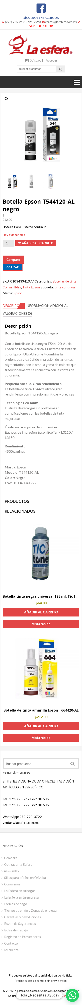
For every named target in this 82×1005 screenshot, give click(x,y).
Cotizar (12, 267)
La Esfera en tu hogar (19, 891)
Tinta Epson (31, 287)
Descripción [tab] (14, 305)
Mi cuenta (11, 950)
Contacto (11, 943)
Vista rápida (41, 624)
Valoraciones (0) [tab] (17, 313)
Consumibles (12, 287)
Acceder (52, 60)
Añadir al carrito (37, 243)
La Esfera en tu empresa (21, 897)
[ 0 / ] (35, 60)
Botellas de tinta (64, 281)
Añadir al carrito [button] (41, 612)
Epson (18, 293)
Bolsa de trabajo (16, 930)
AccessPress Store (62, 996)
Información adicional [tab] (47, 305)
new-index (11, 871)
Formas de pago (15, 904)
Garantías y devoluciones (22, 917)
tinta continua (64, 287)
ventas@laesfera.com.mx (61, 22)
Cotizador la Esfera (18, 864)
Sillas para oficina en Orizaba (25, 878)
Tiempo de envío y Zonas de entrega (30, 910)
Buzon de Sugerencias (20, 924)
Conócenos (12, 884)
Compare (10, 858)
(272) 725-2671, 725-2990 (22, 22)
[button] (6, 99)
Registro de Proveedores (22, 937)
